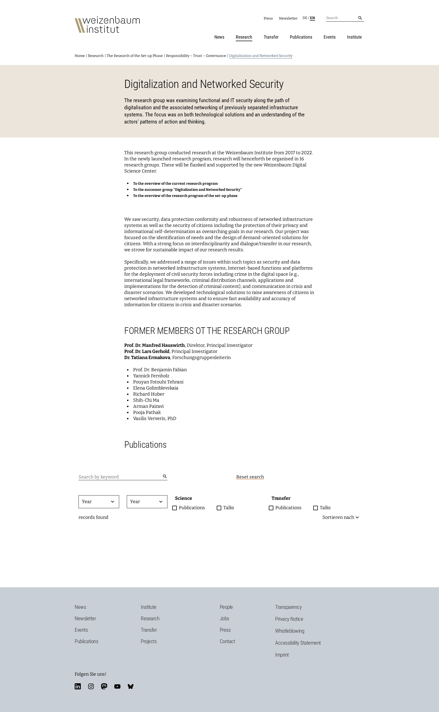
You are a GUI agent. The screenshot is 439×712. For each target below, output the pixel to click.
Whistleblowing (289, 631)
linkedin (78, 686)
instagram (91, 686)
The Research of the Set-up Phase (135, 56)
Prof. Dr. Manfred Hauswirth (154, 345)
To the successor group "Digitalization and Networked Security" (187, 190)
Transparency (288, 607)
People (226, 607)
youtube (117, 686)
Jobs (224, 618)
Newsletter (288, 18)
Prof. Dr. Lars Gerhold (146, 351)
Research (244, 37)
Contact (227, 641)
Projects (148, 641)
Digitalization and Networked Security (260, 56)
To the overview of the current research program (175, 183)
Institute (354, 37)
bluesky (131, 686)
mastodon (104, 686)
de (305, 18)
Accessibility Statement (298, 643)
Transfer (271, 37)
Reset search (250, 477)
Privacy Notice (289, 619)
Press (268, 18)
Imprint (282, 655)
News (219, 37)
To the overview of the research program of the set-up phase (185, 196)
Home (80, 56)
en (312, 18)
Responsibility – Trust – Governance (196, 56)
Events (330, 37)
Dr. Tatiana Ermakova (147, 357)
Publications (301, 37)
